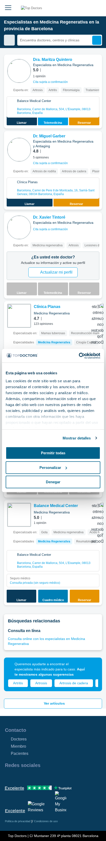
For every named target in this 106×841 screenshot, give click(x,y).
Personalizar (50, 467)
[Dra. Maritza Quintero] (19, 71)
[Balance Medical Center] (19, 515)
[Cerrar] (92, 667)
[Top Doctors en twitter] (35, 775)
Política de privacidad (18, 821)
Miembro (18, 746)
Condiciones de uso (46, 821)
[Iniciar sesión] (96, 8)
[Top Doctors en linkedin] (26, 775)
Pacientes (19, 753)
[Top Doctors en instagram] (17, 775)
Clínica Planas (47, 307)
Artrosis (41, 683)
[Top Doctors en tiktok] (52, 775)
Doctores (19, 739)
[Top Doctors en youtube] (43, 775)
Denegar (53, 482)
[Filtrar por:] (9, 40)
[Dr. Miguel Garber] (19, 150)
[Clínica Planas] (19, 316)
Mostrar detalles (77, 438)
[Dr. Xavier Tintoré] (19, 227)
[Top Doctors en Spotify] (62, 775)
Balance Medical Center (56, 506)
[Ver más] (96, 65)
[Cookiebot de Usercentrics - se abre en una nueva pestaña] (78, 356)
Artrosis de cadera (73, 683)
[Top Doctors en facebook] (8, 775)
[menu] (8, 8)
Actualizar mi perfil (56, 272)
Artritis (18, 683)
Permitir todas (53, 453)
